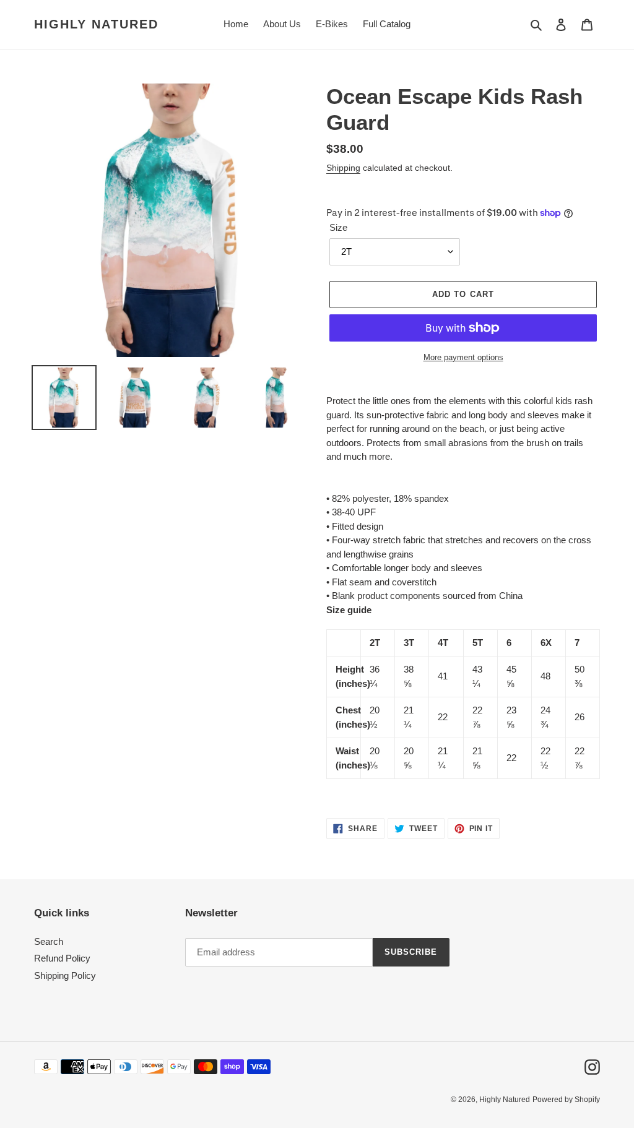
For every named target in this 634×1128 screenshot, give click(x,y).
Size (338, 227)
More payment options (463, 357)
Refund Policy (62, 958)
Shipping (343, 168)
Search (48, 941)
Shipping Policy (65, 975)
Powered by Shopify (566, 1099)
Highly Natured (96, 24)
